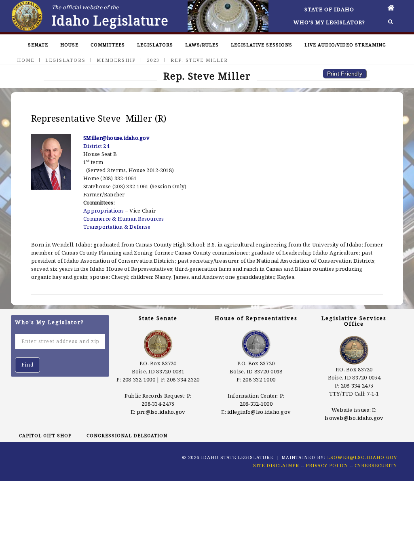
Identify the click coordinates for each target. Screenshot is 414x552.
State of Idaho (329, 9)
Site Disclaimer (276, 465)
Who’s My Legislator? (329, 22)
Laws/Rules (202, 45)
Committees (108, 45)
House (69, 45)
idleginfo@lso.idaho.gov (259, 411)
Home (25, 60)
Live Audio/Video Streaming (345, 45)
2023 (153, 60)
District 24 (96, 146)
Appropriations (103, 210)
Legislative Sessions (261, 45)
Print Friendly (345, 73)
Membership (116, 60)
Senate (38, 45)
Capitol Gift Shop (45, 435)
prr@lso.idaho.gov (161, 411)
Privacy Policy (327, 465)
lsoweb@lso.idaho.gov (354, 417)
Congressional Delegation (127, 435)
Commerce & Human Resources (123, 218)
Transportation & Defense (116, 226)
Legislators (155, 45)
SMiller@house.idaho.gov (116, 137)
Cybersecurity (376, 465)
